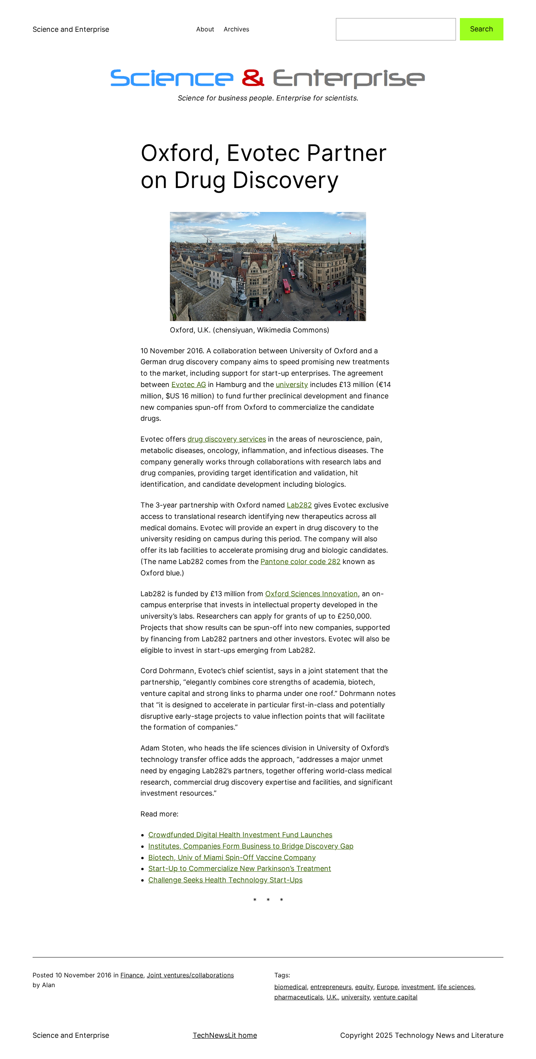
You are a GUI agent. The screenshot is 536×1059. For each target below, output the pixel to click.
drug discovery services (227, 439)
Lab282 (299, 505)
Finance (131, 975)
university (292, 384)
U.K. (332, 997)
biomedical (290, 987)
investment (417, 987)
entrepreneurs (331, 987)
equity (364, 987)
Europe (387, 987)
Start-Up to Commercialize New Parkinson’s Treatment (239, 868)
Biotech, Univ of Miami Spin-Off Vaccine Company (232, 857)
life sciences (456, 987)
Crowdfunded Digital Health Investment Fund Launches (240, 835)
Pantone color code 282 (301, 561)
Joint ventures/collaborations (190, 975)
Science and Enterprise (71, 29)
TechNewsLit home (225, 1035)
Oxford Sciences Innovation (311, 594)
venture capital (395, 997)
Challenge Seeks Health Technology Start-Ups (225, 880)
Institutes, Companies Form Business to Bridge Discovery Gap (251, 846)
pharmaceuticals (298, 997)
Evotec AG (188, 384)
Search (481, 29)
